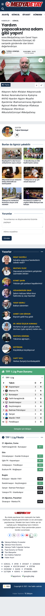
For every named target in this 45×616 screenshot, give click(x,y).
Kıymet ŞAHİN (19, 281)
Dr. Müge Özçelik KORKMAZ (25, 324)
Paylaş (7, 85)
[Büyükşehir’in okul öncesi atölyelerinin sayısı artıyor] (12, 153)
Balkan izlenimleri (20, 306)
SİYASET (26, 14)
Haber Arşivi (9, 558)
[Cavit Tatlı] (6, 359)
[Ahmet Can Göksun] (6, 315)
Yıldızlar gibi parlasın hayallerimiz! (27, 283)
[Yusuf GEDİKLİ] (6, 304)
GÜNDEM (37, 14)
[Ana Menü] (3, 4)
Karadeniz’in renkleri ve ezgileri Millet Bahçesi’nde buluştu (33, 202)
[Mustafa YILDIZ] (6, 271)
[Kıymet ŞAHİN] (6, 282)
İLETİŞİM (7, 572)
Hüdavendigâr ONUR (22, 290)
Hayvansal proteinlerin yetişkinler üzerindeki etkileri (27, 272)
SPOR (16, 564)
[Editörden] (6, 348)
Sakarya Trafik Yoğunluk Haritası (17, 547)
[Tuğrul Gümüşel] (7, 131)
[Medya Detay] (24, 4)
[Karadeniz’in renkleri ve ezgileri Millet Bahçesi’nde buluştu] (33, 193)
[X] (14, 535)
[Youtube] (27, 535)
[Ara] (3, 9)
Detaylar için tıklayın (22, 429)
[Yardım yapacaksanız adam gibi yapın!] (22, 69)
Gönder (7, 238)
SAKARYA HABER (30, 572)
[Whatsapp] (35, 535)
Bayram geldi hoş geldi (23, 317)
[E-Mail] (17, 135)
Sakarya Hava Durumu (13, 545)
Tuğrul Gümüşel (21, 130)
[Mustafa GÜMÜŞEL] (6, 337)
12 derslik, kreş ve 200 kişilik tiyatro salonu (32, 162)
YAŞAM (7, 566)
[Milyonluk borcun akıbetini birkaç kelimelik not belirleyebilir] (12, 172)
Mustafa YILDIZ (19, 268)
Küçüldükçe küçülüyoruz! (24, 350)
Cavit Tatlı (18, 358)
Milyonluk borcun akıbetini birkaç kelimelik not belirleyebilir (11, 182)
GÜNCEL (16, 14)
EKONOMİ (7, 569)
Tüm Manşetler (10, 552)
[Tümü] (42, 252)
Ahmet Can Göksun (21, 314)
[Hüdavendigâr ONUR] (6, 293)
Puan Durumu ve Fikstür (14, 550)
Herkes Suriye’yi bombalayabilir (26, 361)
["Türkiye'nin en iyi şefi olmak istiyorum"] (33, 172)
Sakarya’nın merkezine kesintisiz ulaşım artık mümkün (10, 202)
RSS (8, 586)
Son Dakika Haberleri (13, 555)
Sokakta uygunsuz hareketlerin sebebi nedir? (26, 261)
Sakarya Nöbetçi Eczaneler (15, 542)
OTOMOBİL (28, 569)
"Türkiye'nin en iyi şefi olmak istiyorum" (31, 181)
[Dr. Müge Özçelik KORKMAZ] (6, 326)
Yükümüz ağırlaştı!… (21, 339)
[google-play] (28, 577)
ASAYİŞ (5, 14)
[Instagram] (18, 535)
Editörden (17, 347)
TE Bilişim (28, 594)
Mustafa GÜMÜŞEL (21, 336)
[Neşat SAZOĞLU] (6, 260)
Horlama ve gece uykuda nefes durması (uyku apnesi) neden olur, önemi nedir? (27, 328)
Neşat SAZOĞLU (20, 257)
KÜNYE (17, 572)
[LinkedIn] (22, 535)
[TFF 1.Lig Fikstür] (42, 437)
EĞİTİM (32, 566)
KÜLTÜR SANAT (19, 566)
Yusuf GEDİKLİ (19, 303)
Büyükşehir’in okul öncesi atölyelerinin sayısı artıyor (11, 162)
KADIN (17, 569)
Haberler (6, 21)
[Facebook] (10, 535)
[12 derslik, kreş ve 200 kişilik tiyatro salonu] (33, 153)
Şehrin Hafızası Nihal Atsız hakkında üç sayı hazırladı (24, 294)
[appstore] (16, 577)
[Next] (31, 535)
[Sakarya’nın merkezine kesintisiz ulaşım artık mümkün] (12, 193)
